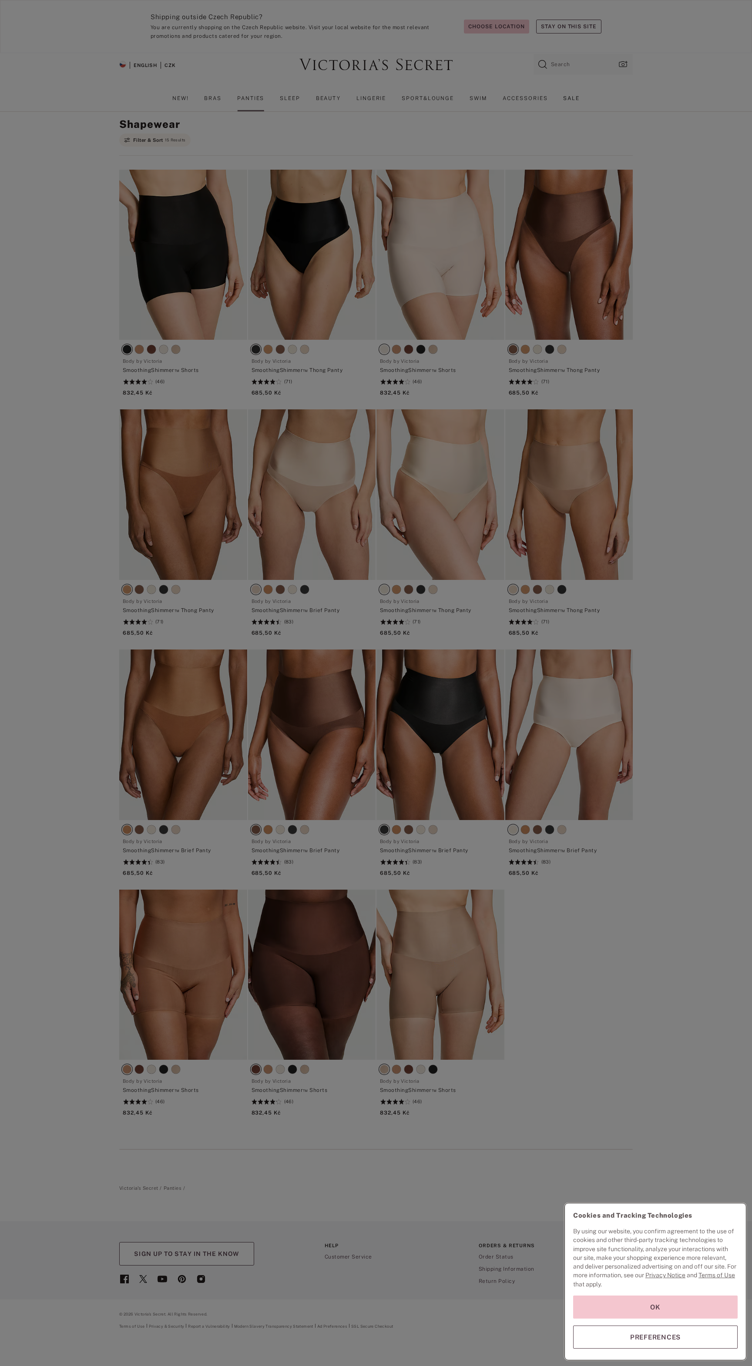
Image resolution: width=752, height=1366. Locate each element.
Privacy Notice (665, 1275)
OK (655, 1307)
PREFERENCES (655, 1337)
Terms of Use (716, 1275)
